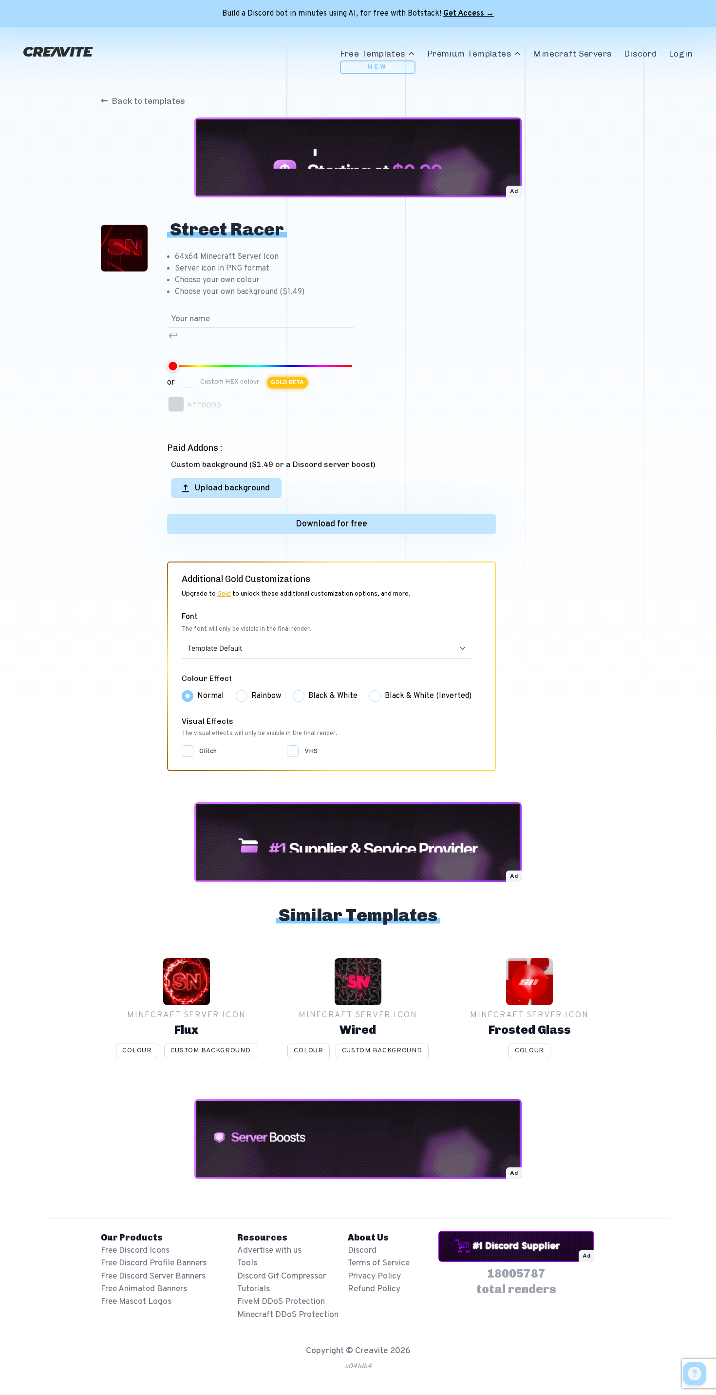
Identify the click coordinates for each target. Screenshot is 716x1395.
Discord (640, 53)
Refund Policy (374, 1289)
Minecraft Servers (572, 53)
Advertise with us (269, 1250)
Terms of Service (379, 1263)
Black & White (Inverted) (428, 696)
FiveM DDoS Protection (281, 1301)
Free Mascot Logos (136, 1301)
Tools (247, 1263)
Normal (210, 696)
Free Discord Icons (135, 1250)
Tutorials (253, 1289)
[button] (462, 648)
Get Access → (468, 14)
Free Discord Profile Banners (154, 1263)
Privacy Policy (374, 1276)
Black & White (333, 696)
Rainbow (266, 696)
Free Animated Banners (144, 1289)
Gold (224, 594)
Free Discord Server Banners (153, 1276)
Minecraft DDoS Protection (288, 1314)
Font (190, 617)
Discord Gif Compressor (281, 1276)
